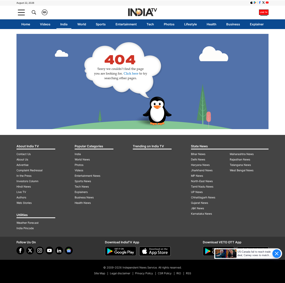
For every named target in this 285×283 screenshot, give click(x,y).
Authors (21, 197)
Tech (150, 24)
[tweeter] (30, 250)
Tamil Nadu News (202, 186)
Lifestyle (190, 24)
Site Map (99, 273)
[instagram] (40, 250)
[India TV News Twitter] (263, 2)
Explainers (81, 192)
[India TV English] (142, 12)
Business (233, 24)
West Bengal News (241, 170)
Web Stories (24, 202)
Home (25, 24)
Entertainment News (87, 175)
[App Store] (155, 251)
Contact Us (23, 154)
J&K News (197, 208)
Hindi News (23, 186)
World (81, 24)
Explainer (257, 24)
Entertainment (126, 24)
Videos (45, 24)
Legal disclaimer (120, 273)
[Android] (255, 2)
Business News (84, 197)
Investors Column (27, 181)
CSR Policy (165, 273)
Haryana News (200, 164)
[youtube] (49, 250)
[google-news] (69, 250)
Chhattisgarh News (203, 197)
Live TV (21, 192)
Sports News (83, 181)
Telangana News (240, 164)
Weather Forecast (27, 222)
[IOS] (251, 2)
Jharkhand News (201, 170)
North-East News (202, 181)
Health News (83, 202)
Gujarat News (199, 202)
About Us (22, 159)
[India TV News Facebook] (259, 2)
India (63, 24)
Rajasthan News (240, 159)
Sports (101, 24)
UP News (197, 192)
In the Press (23, 175)
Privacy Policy (144, 273)
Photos (169, 24)
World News (82, 159)
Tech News (82, 186)
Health (211, 24)
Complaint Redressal (29, 170)
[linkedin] (59, 250)
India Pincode (25, 228)
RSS (188, 273)
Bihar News (198, 154)
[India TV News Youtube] (267, 2)
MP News (197, 175)
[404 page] (142, 81)
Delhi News (198, 159)
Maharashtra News (242, 154)
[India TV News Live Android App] (120, 251)
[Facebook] (20, 250)
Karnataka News (201, 213)
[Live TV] (264, 12)
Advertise (22, 164)
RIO (178, 273)
